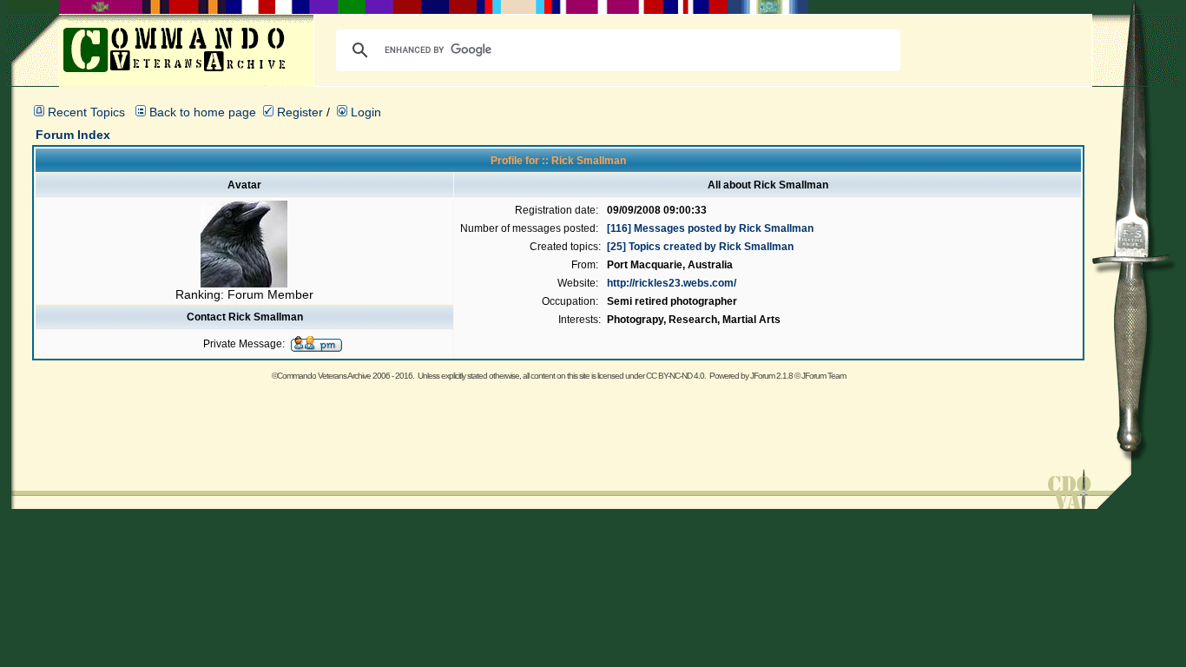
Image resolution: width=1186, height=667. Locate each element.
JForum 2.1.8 (771, 375)
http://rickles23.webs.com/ (671, 283)
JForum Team (823, 375)
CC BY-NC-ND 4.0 (675, 375)
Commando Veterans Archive (324, 375)
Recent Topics (86, 112)
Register (298, 112)
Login (364, 112)
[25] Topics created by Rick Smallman (700, 247)
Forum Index (73, 135)
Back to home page (202, 112)
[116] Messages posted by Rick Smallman (710, 228)
